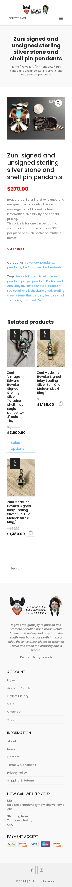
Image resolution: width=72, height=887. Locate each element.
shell (25, 291)
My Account (15, 680)
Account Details (18, 688)
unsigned (29, 300)
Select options (17, 445)
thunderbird (34, 295)
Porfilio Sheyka (36, 286)
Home (15, 67)
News (11, 749)
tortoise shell (54, 295)
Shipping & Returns (21, 780)
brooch (21, 276)
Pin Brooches (32, 267)
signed (47, 291)
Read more (61, 403)
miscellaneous (47, 276)
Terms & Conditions (21, 765)
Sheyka (35, 291)
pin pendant (36, 281)
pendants (47, 263)
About (11, 741)
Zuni (40, 300)
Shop (11, 720)
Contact (13, 757)
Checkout (14, 712)
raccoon (54, 286)
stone (20, 295)
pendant (13, 281)
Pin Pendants (44, 67)
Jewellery (27, 67)
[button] (58, 103)
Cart (10, 704)
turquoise (14, 300)
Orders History (17, 696)
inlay (31, 276)
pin (23, 281)
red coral (14, 291)
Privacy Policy (17, 773)
